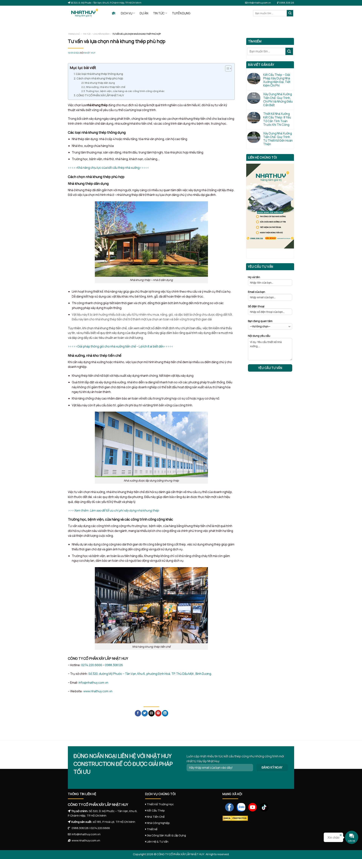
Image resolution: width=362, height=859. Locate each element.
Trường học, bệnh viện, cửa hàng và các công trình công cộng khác (125, 91)
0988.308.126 (114, 665)
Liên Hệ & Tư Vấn (157, 842)
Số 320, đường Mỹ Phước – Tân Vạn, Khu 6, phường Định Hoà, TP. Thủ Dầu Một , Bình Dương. (150, 674)
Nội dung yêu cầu (259, 335)
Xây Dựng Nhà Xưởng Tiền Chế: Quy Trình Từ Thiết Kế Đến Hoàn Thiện (278, 139)
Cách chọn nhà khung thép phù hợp (100, 78)
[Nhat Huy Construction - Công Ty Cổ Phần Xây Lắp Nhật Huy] (87, 13)
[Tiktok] (262, 807)
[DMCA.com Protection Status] (235, 818)
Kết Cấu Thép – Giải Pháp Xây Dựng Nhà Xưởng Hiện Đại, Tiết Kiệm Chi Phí (276, 80)
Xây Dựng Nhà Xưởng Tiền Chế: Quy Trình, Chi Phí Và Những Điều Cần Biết (278, 99)
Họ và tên (254, 277)
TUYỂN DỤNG (181, 13)
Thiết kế (152, 829)
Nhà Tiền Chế (156, 817)
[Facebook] (228, 807)
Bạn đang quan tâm (260, 321)
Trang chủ (74, 33)
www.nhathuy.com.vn (97, 691)
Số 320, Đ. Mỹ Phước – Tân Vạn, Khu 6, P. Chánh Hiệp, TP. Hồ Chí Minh (105, 2)
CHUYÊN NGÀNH (101, 33)
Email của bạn (256, 292)
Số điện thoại (256, 306)
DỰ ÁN (144, 13)
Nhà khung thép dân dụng (100, 82)
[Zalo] (239, 807)
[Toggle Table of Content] (226, 68)
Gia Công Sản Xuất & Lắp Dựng (166, 835)
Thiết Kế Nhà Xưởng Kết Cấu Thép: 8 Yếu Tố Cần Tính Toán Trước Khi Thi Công (277, 119)
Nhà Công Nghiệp (158, 823)
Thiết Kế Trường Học (160, 804)
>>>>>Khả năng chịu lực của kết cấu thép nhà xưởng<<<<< (108, 168)
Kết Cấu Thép (156, 810)
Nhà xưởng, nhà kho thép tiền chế (106, 87)
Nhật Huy (89, 52)
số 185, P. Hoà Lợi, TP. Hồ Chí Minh (114, 822)
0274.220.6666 (91, 665)
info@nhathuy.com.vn (259, 2)
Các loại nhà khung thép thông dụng (99, 74)
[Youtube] (251, 807)
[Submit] (290, 13)
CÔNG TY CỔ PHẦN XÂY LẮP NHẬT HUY (100, 95)
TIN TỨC (159, 13)
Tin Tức (87, 33)
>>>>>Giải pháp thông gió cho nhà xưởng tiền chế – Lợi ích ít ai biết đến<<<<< (120, 346)
